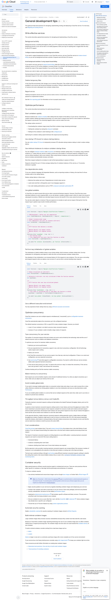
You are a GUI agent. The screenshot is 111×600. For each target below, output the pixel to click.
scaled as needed (42, 116)
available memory (83, 523)
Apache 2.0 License (26, 566)
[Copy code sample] (80, 209)
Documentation (33, 17)
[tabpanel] (57, 227)
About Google (25, 593)
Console (87, 1)
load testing (34, 360)
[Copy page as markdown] (64, 21)
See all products (26, 578)
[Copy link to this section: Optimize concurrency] (45, 313)
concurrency (50, 151)
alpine (29, 531)
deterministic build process (42, 494)
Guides (11, 9)
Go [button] (40, 206)
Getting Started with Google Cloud (75, 581)
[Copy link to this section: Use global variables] (40, 190)
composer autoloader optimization (62, 186)
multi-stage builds (62, 540)
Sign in (107, 1)
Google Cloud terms (46, 593)
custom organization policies (60, 503)
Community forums (49, 578)
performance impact (59, 491)
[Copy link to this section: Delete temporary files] (42, 80)
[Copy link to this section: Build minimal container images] (48, 516)
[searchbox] (10, 14)
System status (47, 585)
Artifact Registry (51, 482)
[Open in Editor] (83, 209)
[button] (10, 27)
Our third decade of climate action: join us (62, 593)
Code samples (70, 583)
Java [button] (45, 206)
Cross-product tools (39, 1)
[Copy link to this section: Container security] (42, 463)
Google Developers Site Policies (47, 566)
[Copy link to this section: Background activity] (40, 41)
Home (26, 17)
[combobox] (73, 1)
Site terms (37, 593)
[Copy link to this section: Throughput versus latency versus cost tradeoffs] (60, 399)
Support (46, 581)
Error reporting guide (35, 99)
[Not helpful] (88, 17)
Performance (28, 390)
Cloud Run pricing (29, 428)
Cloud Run (8, 6)
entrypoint (50, 129)
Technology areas (24, 1)
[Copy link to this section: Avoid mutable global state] (45, 383)
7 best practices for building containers (38, 549)
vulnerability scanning (34, 511)
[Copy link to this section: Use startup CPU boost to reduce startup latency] (60, 139)
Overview (4, 9)
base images (66, 474)
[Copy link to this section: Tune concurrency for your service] (50, 334)
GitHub (68, 578)
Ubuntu (27, 537)
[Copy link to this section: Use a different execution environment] (53, 304)
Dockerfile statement (67, 499)
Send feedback (84, 21)
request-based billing (48, 64)
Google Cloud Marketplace (28, 583)
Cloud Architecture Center (73, 585)
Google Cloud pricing (27, 581)
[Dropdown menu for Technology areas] (31, 2)
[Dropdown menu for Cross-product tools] (47, 2)
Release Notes (47, 583)
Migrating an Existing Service (35, 27)
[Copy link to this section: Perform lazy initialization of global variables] (57, 249)
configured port (58, 131)
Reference (19, 9)
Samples (26, 9)
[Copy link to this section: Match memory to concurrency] (48, 374)
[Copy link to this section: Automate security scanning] (46, 508)
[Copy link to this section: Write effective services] (46, 33)
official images (82, 474)
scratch (30, 534)
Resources (34, 9)
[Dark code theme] (78, 209)
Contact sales (25, 585)
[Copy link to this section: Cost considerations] (40, 425)
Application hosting (43, 17)
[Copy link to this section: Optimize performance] (45, 105)
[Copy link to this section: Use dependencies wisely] (44, 169)
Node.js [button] (29, 206)
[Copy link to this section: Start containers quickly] (43, 114)
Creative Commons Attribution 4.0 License (63, 565)
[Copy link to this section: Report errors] (36, 92)
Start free (104, 6)
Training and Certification (73, 588)
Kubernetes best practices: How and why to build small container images (47, 546)
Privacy (32, 593)
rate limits (55, 479)
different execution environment (61, 306)
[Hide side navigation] (18, 597)
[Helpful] (86, 17)
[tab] (28, 206)
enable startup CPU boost (36, 142)
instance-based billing (57, 428)
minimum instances (40, 151)
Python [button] (35, 206)
